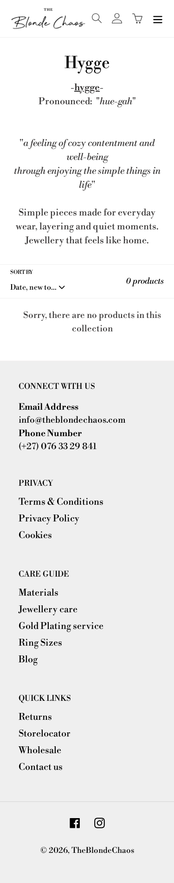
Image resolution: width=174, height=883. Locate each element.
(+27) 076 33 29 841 (58, 446)
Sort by (21, 272)
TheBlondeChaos (102, 850)
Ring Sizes (40, 643)
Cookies (35, 535)
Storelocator (45, 734)
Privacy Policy (49, 519)
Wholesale (40, 750)
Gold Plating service (61, 626)
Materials (38, 593)
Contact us (41, 767)
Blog (28, 660)
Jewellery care (48, 610)
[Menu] (158, 18)
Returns (35, 717)
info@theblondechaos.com (72, 420)
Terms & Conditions (61, 502)
